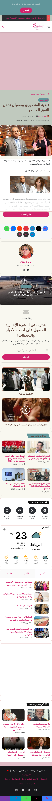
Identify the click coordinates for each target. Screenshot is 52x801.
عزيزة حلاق (42, 116)
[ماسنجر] (13, 228)
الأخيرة (26, 573)
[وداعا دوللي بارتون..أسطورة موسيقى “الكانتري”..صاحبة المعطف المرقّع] (13, 715)
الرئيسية (44, 94)
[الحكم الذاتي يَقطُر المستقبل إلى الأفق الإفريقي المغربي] (38, 447)
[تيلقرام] (32, 234)
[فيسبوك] (45, 228)
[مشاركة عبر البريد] (26, 234)
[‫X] (38, 228)
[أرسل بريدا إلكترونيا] (37, 116)
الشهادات (43, 779)
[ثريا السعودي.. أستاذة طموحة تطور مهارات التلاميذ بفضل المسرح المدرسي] (41, 633)
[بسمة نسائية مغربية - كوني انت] (38, 27)
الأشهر (43, 573)
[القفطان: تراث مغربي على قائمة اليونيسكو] (13, 474)
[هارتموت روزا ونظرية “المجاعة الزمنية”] (38, 715)
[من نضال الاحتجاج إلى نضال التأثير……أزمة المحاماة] (38, 743)
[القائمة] (48, 28)
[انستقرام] (24, 269)
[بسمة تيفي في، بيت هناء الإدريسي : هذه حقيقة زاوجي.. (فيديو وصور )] (41, 586)
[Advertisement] (26, 61)
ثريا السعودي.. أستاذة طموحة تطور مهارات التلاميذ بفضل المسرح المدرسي (19, 632)
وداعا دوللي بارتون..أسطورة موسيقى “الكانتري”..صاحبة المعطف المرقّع (14, 727)
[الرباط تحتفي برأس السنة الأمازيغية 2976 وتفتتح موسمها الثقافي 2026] (13, 447)
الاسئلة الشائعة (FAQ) (30, 779)
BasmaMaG (26, 775)
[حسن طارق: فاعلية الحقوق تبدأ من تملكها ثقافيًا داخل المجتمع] (38, 474)
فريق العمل (30, 783)
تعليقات (9, 573)
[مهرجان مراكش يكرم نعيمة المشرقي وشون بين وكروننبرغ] (41, 597)
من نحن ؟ (20, 783)
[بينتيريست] (26, 228)
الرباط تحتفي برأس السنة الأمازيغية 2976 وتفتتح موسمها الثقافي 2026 (15, 458)
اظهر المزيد (26, 214)
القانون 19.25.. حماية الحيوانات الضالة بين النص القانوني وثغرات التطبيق (26, 293)
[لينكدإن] (32, 228)
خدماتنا (7, 779)
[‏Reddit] (19, 228)
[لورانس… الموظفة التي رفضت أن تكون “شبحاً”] (13, 743)
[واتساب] (6, 228)
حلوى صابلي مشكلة (24, 605)
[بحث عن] (3, 28)
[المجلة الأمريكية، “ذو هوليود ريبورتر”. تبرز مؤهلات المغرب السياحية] (41, 621)
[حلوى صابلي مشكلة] (41, 609)
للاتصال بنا (16, 779)
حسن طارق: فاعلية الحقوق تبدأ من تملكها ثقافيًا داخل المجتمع (39, 486)
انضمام (26, 10)
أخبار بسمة (35, 94)
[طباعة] (19, 234)
